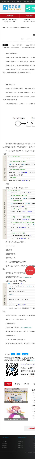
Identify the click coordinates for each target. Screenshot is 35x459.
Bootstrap (27, 19)
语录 (21, 1)
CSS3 (9, 19)
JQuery (6, 21)
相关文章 (8, 384)
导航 (31, 1)
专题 (18, 1)
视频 (25, 1)
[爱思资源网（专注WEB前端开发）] (11, 7)
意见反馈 (4, 443)
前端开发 (10, 15)
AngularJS (27, 21)
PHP (14, 21)
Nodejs (32, 19)
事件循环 (25, 354)
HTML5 (4, 19)
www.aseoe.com (26, 277)
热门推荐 (17, 384)
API (10, 21)
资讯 (11, 1)
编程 (8, 1)
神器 (28, 1)
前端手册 (20, 443)
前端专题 (20, 447)
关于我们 (4, 441)
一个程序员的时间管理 (16, 402)
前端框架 (16, 27)
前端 (5, 1)
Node (13, 354)
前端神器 (20, 445)
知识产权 (4, 445)
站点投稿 (4, 447)
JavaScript (14, 19)
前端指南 (20, 441)
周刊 (15, 1)
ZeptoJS (32, 21)
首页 (1, 1)
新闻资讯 (26, 384)
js (18, 354)
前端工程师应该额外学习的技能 (16, 419)
